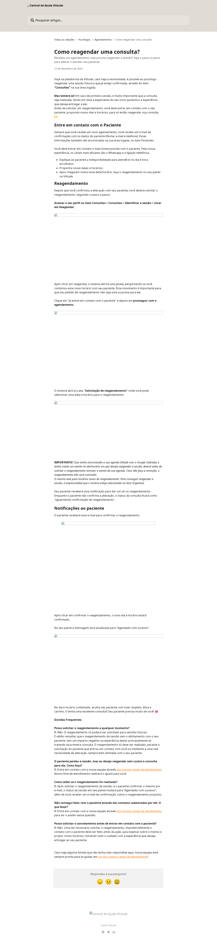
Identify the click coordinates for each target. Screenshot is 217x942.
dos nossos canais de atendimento (138, 769)
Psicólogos (84, 39)
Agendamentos (103, 39)
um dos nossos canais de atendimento (122, 857)
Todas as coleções (64, 39)
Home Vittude (108, 925)
